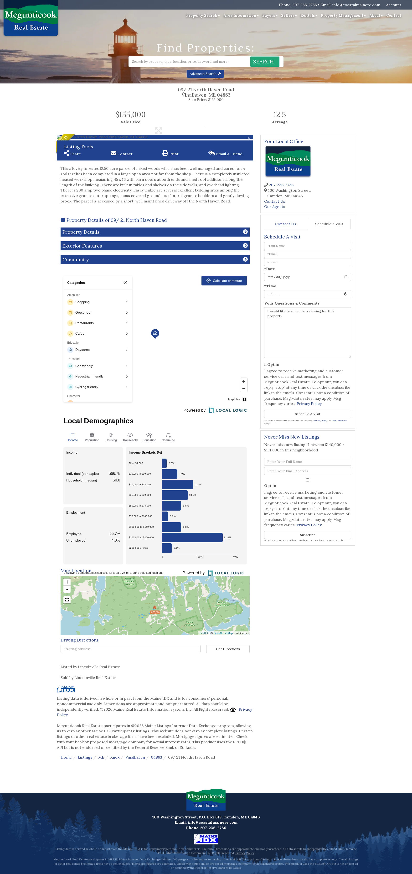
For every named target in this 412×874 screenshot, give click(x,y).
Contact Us (274, 201)
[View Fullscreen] (67, 599)
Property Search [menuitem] (201, 15)
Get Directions (228, 649)
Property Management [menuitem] (342, 15)
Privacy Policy (309, 403)
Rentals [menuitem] (307, 15)
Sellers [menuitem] (287, 15)
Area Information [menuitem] (239, 15)
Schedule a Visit (329, 224)
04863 (156, 757)
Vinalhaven (135, 757)
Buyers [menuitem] (268, 15)
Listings (85, 757)
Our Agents (274, 206)
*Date (269, 268)
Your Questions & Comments (291, 303)
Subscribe (307, 535)
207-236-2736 (304, 4)
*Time (270, 286)
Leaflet (204, 633)
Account (393, 4)
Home (66, 757)
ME (101, 757)
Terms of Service (339, 420)
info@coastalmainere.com (356, 4)
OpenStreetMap (223, 633)
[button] (265, 61)
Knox (114, 757)
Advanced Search (203, 74)
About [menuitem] (374, 15)
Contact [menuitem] (393, 15)
